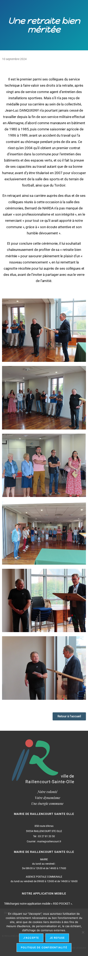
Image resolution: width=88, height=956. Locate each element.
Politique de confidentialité (44, 947)
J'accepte (31, 937)
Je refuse (57, 937)
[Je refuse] (83, 932)
